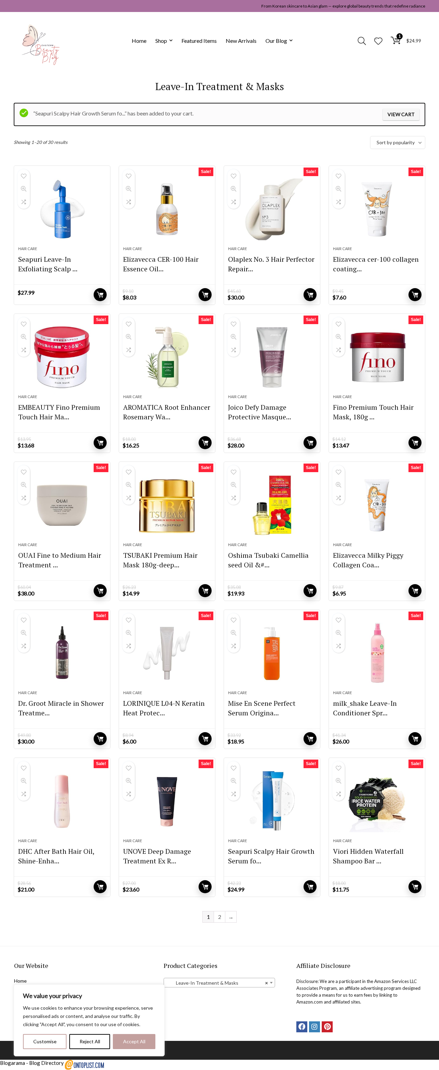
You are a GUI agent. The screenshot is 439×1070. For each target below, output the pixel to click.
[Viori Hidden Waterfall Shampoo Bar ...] (377, 801)
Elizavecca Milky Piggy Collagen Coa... (368, 560)
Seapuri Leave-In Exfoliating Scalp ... (48, 264)
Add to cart (100, 294)
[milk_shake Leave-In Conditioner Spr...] (377, 653)
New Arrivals (241, 40)
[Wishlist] (378, 41)
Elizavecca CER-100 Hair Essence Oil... (161, 264)
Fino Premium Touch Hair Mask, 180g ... (373, 412)
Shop (161, 40)
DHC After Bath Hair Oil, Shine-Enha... (56, 856)
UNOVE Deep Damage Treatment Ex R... (157, 856)
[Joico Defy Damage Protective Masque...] (272, 357)
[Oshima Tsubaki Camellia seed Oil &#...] (272, 505)
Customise (45, 1041)
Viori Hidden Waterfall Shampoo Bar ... (368, 856)
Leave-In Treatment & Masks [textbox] (217, 983)
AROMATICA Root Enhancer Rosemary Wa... (166, 412)
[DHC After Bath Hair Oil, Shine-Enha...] (62, 801)
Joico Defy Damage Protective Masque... (259, 412)
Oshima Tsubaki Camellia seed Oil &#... (268, 560)
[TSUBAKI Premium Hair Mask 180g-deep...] (167, 505)
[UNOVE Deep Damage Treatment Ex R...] (167, 801)
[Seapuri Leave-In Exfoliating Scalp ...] (62, 209)
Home (139, 40)
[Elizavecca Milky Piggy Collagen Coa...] (377, 505)
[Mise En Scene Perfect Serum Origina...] (272, 653)
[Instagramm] (314, 1026)
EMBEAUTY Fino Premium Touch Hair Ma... (59, 412)
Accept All (134, 1041)
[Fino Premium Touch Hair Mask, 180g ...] (377, 357)
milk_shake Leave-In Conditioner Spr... (365, 708)
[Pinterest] (327, 1026)
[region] (89, 1020)
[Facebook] (301, 1026)
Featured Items (199, 40)
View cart (401, 114)
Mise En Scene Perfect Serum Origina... (262, 708)
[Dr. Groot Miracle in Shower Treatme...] (62, 653)
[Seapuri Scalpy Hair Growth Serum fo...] (272, 801)
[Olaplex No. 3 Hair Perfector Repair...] (272, 209)
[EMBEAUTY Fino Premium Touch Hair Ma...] (62, 357)
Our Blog (276, 40)
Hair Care (27, 248)
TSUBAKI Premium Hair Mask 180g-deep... (160, 560)
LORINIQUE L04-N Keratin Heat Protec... (164, 708)
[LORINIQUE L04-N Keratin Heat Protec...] (167, 653)
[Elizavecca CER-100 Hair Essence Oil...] (167, 209)
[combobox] (219, 982)
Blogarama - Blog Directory (32, 1063)
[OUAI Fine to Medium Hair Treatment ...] (62, 505)
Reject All (90, 1041)
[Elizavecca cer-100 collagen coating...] (377, 209)
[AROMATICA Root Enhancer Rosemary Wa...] (167, 357)
